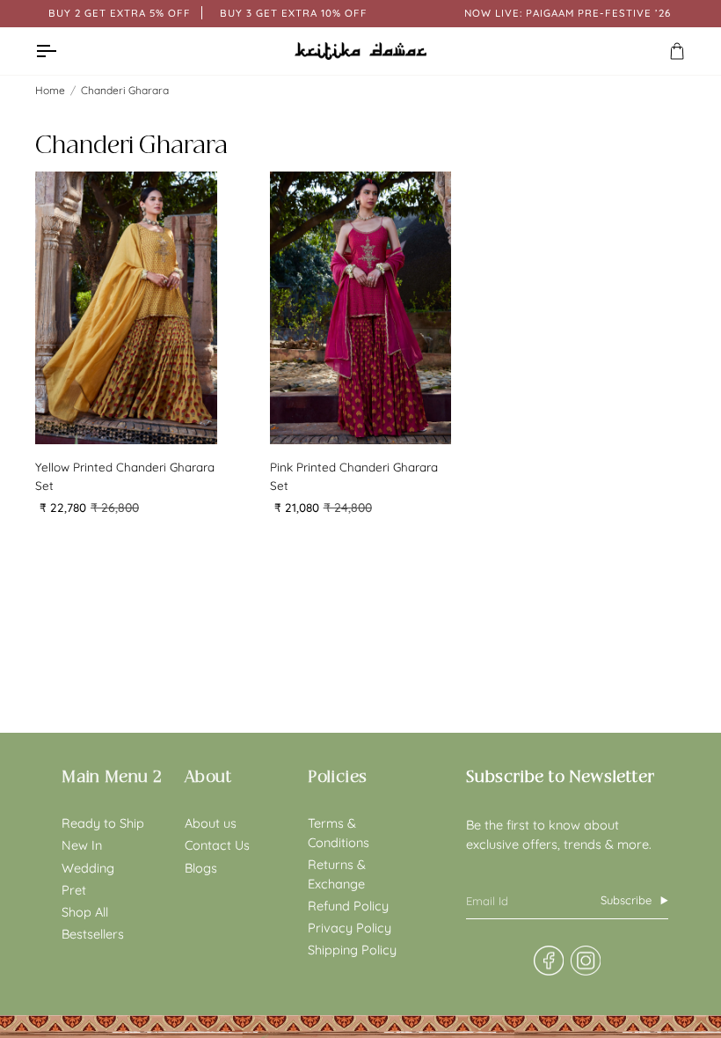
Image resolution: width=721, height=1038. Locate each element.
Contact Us (217, 845)
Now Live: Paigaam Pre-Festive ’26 (567, 12)
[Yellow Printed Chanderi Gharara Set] (126, 308)
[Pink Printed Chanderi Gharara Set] (361, 308)
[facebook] (548, 961)
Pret (74, 889)
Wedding (88, 867)
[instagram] (585, 961)
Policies (338, 777)
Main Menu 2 (112, 777)
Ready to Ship (103, 823)
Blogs (201, 867)
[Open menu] (61, 51)
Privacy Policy (349, 927)
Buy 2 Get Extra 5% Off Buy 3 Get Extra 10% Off (208, 12)
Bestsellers (93, 933)
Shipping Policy (352, 949)
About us (211, 823)
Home (50, 90)
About (208, 777)
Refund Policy (348, 905)
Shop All (85, 911)
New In (82, 845)
